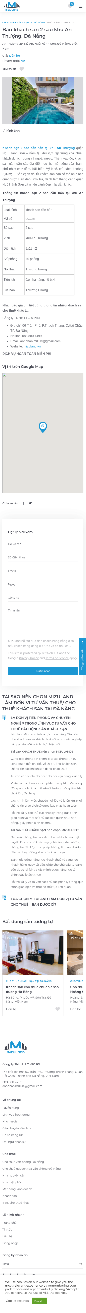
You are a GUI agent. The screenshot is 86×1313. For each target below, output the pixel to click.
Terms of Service (57, 658)
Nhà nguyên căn (13, 1175)
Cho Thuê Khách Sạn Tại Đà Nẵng (23, 22)
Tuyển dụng (10, 1108)
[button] (43, 427)
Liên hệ (7, 1236)
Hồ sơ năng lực (13, 1135)
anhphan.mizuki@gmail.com (22, 1086)
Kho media (10, 1121)
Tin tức (7, 1229)
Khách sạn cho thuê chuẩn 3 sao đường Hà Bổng (32, 989)
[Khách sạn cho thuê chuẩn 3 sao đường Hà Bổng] (32, 952)
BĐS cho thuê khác (15, 1203)
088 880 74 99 (12, 1082)
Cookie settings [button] (17, 1301)
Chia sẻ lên (10, 503)
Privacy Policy (29, 658)
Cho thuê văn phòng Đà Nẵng (23, 1162)
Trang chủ (9, 1223)
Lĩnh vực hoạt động (16, 1114)
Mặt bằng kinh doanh (17, 1189)
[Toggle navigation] (81, 6)
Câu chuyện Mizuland (17, 1128)
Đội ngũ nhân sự (14, 1142)
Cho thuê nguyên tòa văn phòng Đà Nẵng (31, 1168)
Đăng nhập (10, 1243)
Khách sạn (9, 1196)
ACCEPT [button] (39, 1300)
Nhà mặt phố (11, 1182)
